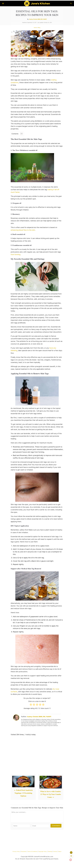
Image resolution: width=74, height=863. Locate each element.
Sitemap (50, 851)
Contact (55, 851)
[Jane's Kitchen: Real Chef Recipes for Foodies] (37, 3)
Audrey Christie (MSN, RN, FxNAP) (38, 19)
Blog (39, 27)
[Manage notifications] (70, 860)
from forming (15, 254)
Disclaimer (23, 851)
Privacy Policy (16, 851)
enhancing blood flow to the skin (23, 230)
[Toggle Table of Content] (20, 133)
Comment (56, 826)
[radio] (30, 705)
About (59, 851)
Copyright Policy (42, 851)
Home (35, 27)
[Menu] (3, 3)
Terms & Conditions (32, 851)
